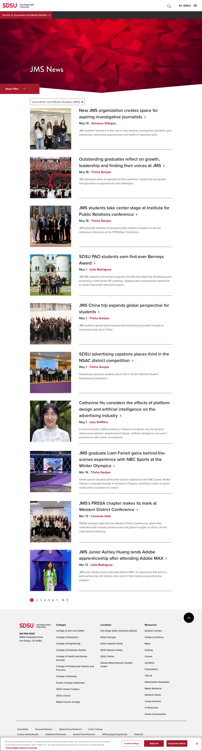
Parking (149, 650)
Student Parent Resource (84, 734)
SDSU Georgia (108, 637)
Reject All (154, 743)
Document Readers (43, 729)
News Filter (12, 89)
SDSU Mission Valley (111, 650)
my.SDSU (149, 662)
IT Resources (151, 707)
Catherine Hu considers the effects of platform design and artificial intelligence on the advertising (124, 408)
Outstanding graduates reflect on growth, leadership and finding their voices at (120, 162)
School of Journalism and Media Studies (25, 15)
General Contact (153, 630)
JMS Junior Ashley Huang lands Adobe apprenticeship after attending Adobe (121, 555)
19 (63, 600)
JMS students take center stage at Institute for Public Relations (124, 211)
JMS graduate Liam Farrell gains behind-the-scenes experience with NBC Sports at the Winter (122, 459)
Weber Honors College (68, 702)
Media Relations (153, 688)
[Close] (196, 743)
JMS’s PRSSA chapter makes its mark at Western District (118, 506)
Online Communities (155, 714)
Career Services (153, 701)
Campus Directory (154, 637)
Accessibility (22, 729)
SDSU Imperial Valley (111, 643)
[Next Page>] (67, 600)
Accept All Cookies (176, 743)
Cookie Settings (95, 729)
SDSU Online (107, 656)
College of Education (67, 637)
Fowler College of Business (70, 682)
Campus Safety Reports (27, 734)
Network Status (153, 694)
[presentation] (60, 624)
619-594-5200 (27, 633)
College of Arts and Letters (70, 630)
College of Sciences (66, 676)
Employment (151, 669)
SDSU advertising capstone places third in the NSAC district (124, 357)
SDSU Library (63, 695)
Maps (147, 643)
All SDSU (185, 5)
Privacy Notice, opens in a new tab (21, 747)
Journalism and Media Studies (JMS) (56, 102)
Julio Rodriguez (100, 269)
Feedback (138, 734)
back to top (189, 618)
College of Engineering (68, 643)
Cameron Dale (101, 516)
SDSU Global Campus (67, 689)
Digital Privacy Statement (70, 729)
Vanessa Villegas (103, 123)
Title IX (148, 675)
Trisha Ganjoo (101, 172)
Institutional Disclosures (55, 734)
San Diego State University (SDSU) (118, 630)
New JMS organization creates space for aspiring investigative (118, 113)
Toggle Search (169, 5)
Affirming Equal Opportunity (114, 734)
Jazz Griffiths (98, 422)
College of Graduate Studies (71, 650)
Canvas (148, 656)
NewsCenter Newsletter (157, 682)
